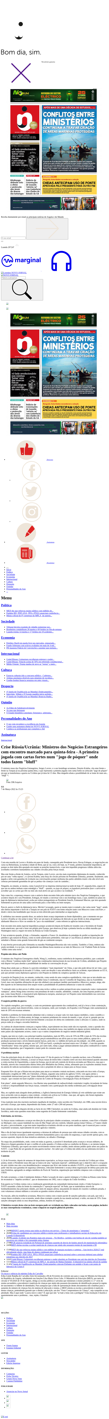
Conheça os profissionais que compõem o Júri (25, 729)
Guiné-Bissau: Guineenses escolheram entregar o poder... (30, 659)
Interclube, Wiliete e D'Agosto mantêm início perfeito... (29, 694)
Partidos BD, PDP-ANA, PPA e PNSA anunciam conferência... (33, 613)
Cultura (6, 670)
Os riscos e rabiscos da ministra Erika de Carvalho (22, 1273)
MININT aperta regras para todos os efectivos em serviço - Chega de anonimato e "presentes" (50, 1230)
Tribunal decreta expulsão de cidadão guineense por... (28, 627)
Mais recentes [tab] (12, 1226)
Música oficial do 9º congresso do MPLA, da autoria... (29, 615)
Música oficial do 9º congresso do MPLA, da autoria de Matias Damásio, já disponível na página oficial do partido (59, 1262)
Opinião (6, 702)
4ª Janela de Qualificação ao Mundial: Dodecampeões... (29, 692)
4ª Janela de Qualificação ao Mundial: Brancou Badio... (29, 696)
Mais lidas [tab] (10, 1224)
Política (6, 605)
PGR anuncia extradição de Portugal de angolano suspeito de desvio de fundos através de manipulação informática (59, 1243)
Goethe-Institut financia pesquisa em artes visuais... (27, 680)
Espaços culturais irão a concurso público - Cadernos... (29, 675)
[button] (29, 459)
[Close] (21, 82)
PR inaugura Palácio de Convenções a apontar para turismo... (32, 648)
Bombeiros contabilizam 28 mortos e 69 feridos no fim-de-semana (34, 629)
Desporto (7, 686)
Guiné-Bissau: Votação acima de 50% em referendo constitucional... (34, 662)
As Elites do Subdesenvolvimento (20, 708)
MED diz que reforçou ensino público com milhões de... (29, 611)
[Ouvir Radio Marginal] (41, 270)
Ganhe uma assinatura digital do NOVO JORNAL (27, 726)
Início (8, 570)
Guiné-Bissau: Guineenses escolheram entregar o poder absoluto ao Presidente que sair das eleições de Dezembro (58, 1259)
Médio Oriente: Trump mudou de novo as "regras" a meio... (31, 664)
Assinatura (8, 734)
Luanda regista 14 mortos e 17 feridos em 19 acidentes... (30, 632)
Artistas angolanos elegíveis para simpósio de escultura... (30, 678)
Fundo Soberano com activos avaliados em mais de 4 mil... (31, 645)
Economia (8, 637)
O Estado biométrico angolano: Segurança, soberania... (29, 713)
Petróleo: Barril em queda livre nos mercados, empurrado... (31, 643)
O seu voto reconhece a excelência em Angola (25, 724)
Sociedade (8, 621)
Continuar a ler (7, 858)
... (7, 591)
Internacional (10, 653)
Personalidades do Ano (16, 718)
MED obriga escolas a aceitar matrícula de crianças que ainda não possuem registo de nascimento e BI (54, 1245)
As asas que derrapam (15, 710)
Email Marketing (8, 1414)
